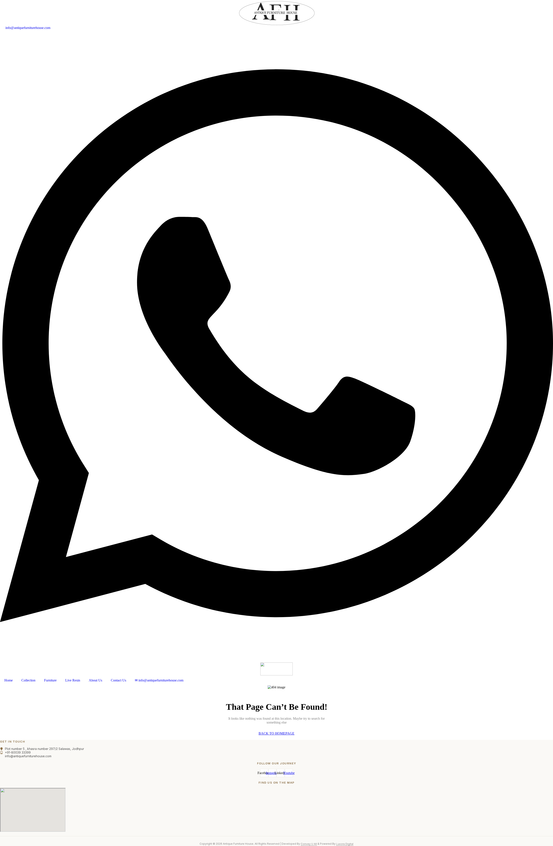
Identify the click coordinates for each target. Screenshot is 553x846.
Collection (28, 680)
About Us (95, 680)
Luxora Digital (344, 844)
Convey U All (309, 844)
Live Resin (72, 680)
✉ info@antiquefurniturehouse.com (159, 680)
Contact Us (118, 680)
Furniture (50, 680)
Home (8, 680)
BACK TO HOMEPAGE (276, 733)
